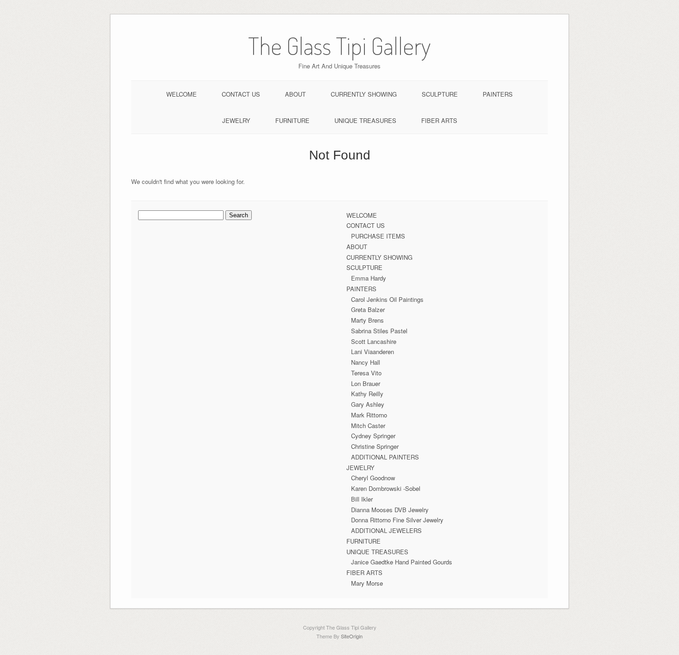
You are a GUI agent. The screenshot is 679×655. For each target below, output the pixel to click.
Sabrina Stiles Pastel (379, 330)
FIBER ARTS (439, 120)
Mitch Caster (368, 425)
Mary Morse (367, 583)
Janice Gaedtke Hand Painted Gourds (401, 561)
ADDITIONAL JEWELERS (386, 530)
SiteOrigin (352, 636)
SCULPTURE (440, 94)
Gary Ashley (367, 404)
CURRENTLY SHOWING (364, 94)
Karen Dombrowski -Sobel (385, 488)
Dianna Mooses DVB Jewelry (390, 509)
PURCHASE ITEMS (378, 236)
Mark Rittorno (369, 414)
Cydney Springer (373, 435)
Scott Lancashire (373, 341)
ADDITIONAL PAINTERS (385, 457)
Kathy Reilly (367, 393)
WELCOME (181, 94)
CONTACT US (241, 94)
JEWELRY (236, 120)
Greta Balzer (368, 309)
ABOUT (295, 94)
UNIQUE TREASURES (365, 120)
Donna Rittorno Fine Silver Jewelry (397, 519)
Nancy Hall (365, 362)
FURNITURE (292, 120)
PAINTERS (498, 94)
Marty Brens (367, 320)
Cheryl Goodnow (373, 477)
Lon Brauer (365, 383)
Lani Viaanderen (372, 351)
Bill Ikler (362, 499)
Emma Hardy (368, 278)
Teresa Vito (366, 372)
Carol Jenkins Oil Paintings (387, 299)
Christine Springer (375, 446)
